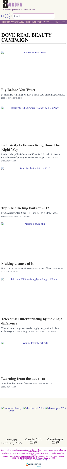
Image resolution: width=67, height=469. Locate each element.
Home (56, 22)
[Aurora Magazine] (34, 4)
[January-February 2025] (11, 422)
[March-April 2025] (33, 422)
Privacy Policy (42, 460)
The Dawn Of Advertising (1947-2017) (26, 22)
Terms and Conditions (28, 460)
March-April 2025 (33, 440)
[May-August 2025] (55, 422)
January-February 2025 (11, 441)
